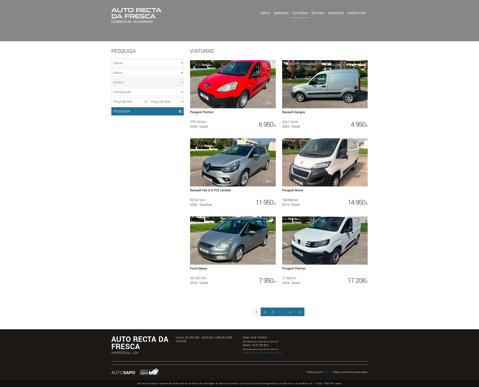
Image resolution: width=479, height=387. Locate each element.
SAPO (327, 372)
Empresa (281, 13)
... (281, 312)
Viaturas (300, 13)
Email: (262, 352)
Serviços (336, 13)
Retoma (318, 13)
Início (265, 13)
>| (300, 312)
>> (290, 312)
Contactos (356, 13)
